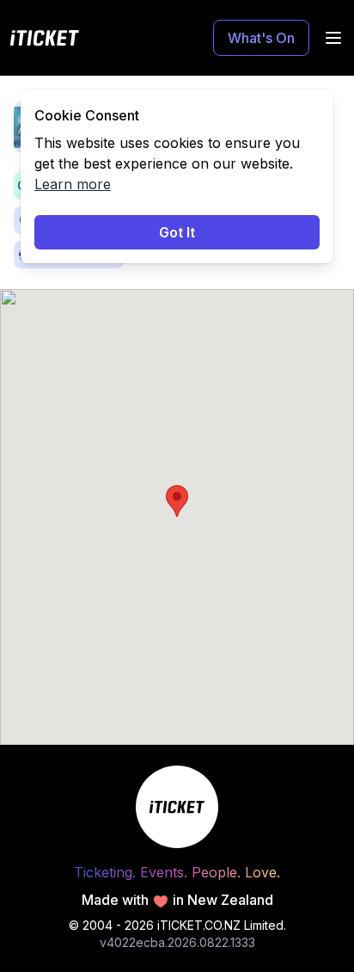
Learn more (72, 184)
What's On (261, 37)
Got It (177, 232)
